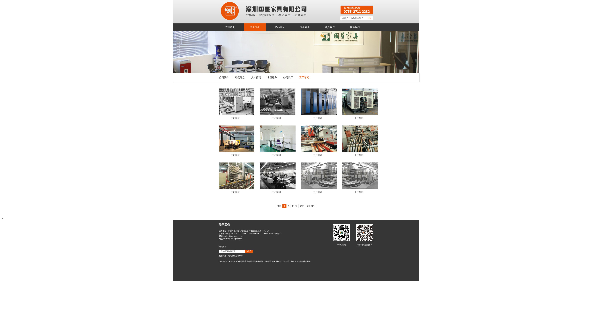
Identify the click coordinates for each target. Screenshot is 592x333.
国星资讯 (305, 27)
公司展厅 (288, 77)
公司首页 (230, 27)
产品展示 (280, 27)
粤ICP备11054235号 (280, 261)
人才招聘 (256, 77)
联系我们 (355, 27)
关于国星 (255, 27)
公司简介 (224, 77)
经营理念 (240, 77)
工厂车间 (304, 77)
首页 (279, 206)
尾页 (302, 206)
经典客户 (330, 27)
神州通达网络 (304, 261)
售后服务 (272, 77)
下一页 (294, 206)
